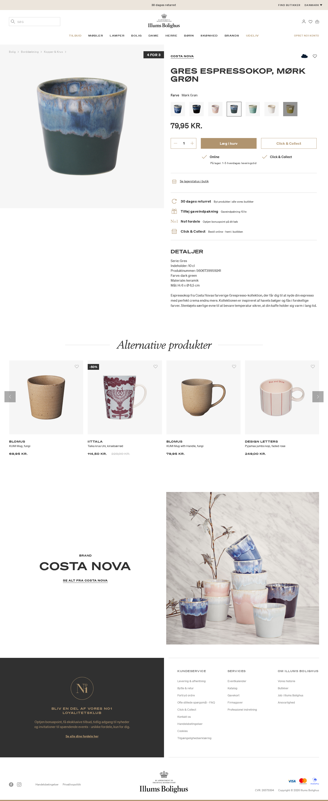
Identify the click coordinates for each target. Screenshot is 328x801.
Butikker (283, 688)
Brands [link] (232, 35)
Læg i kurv (229, 143)
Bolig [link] (136, 35)
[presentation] (10, 396)
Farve (184, 95)
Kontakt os (184, 717)
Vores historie (286, 681)
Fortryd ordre (186, 695)
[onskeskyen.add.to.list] (305, 56)
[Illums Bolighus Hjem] (164, 20)
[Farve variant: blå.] (178, 109)
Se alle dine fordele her (82, 736)
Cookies (182, 731)
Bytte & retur (185, 688)
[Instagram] (19, 784)
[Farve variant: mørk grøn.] (234, 109)
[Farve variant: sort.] (196, 109)
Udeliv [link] (252, 35)
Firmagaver (235, 702)
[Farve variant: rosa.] (215, 109)
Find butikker (289, 5)
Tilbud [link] (75, 35)
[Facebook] (11, 784)
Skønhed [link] (209, 35)
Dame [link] (154, 35)
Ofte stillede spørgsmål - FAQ (196, 702)
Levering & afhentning (191, 681)
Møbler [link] (95, 35)
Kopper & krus (54, 52)
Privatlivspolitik (72, 784)
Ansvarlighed (286, 702)
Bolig (13, 52)
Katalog (232, 688)
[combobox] (34, 21)
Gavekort (233, 695)
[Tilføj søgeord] (13, 22)
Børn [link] (189, 35)
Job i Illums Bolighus (290, 695)
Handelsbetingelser (190, 724)
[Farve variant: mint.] (253, 109)
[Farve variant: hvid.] (271, 109)
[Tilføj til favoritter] (77, 367)
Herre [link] (172, 35)
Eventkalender (237, 681)
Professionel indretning (242, 710)
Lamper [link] (117, 35)
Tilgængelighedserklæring (194, 738)
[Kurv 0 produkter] (317, 21)
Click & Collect (288, 143)
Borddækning (30, 52)
